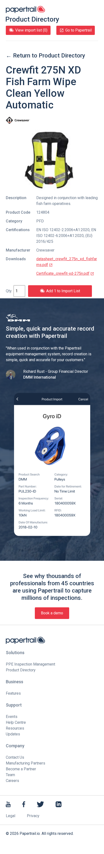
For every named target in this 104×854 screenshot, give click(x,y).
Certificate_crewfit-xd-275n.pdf (62, 273)
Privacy (33, 815)
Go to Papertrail (78, 30)
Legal (10, 815)
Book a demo (52, 613)
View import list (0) (31, 30)
